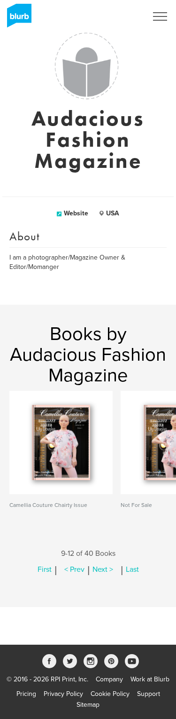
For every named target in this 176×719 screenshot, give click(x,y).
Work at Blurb (149, 679)
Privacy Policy (63, 694)
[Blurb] (16, 19)
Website (76, 213)
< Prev (74, 569)
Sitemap (88, 705)
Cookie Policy (110, 694)
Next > (102, 569)
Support (148, 694)
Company (109, 679)
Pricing (26, 694)
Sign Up (123, 16)
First (45, 569)
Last (132, 569)
